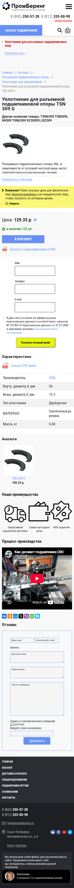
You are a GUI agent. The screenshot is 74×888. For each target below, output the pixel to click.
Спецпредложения (14, 779)
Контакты (8, 797)
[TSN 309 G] (16, 144)
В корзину (23, 239)
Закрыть (14, 203)
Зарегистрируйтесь (24, 194)
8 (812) (55, 16)
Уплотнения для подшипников (22, 82)
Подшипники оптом (15, 785)
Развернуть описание (17, 179)
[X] (21, 616)
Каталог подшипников (21, 30)
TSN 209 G (18, 478)
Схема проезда (63, 20)
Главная (7, 72)
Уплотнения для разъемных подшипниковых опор (36, 43)
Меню (69, 6)
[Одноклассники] (9, 616)
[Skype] (37, 616)
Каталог (23, 72)
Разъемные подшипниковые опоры (25, 77)
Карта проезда (17, 845)
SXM (52, 378)
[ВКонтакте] (4, 616)
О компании (10, 791)
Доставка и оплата (14, 773)
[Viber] (26, 616)
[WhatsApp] (32, 616)
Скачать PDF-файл (23, 366)
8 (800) (24, 16)
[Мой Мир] (15, 616)
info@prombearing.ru (20, 823)
